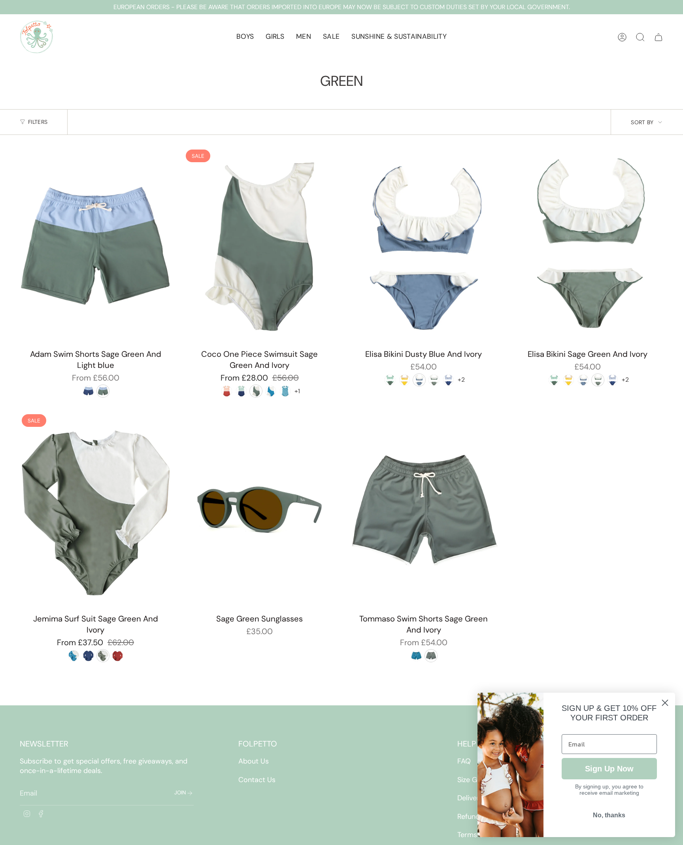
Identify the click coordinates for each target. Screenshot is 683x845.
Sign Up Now (609, 768)
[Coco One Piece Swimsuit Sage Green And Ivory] (259, 246)
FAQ (464, 761)
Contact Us (256, 779)
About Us (253, 761)
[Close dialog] (665, 703)
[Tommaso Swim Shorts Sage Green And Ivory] (423, 510)
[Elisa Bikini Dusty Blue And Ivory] (423, 246)
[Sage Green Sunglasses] (259, 510)
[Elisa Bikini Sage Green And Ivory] (587, 246)
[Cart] (658, 37)
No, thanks (609, 815)
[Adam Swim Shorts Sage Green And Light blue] (95, 246)
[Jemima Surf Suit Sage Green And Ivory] (95, 510)
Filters (37, 121)
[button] (245, 37)
